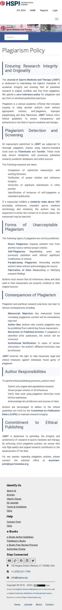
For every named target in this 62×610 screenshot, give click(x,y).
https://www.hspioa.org (31, 597)
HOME (33, 10)
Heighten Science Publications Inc (28, 589)
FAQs (9, 510)
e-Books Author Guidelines (20, 537)
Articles (11, 494)
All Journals (12, 502)
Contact (49, 604)
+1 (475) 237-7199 (20, 571)
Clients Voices (14, 498)
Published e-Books (16, 541)
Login (55, 10)
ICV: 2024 (21, 10)
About (39, 604)
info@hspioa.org (19, 577)
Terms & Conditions (17, 506)
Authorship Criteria (16, 549)
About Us (11, 490)
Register (44, 10)
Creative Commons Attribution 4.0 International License (30, 593)
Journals (28, 604)
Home (17, 604)
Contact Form (14, 521)
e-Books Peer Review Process (22, 545)
